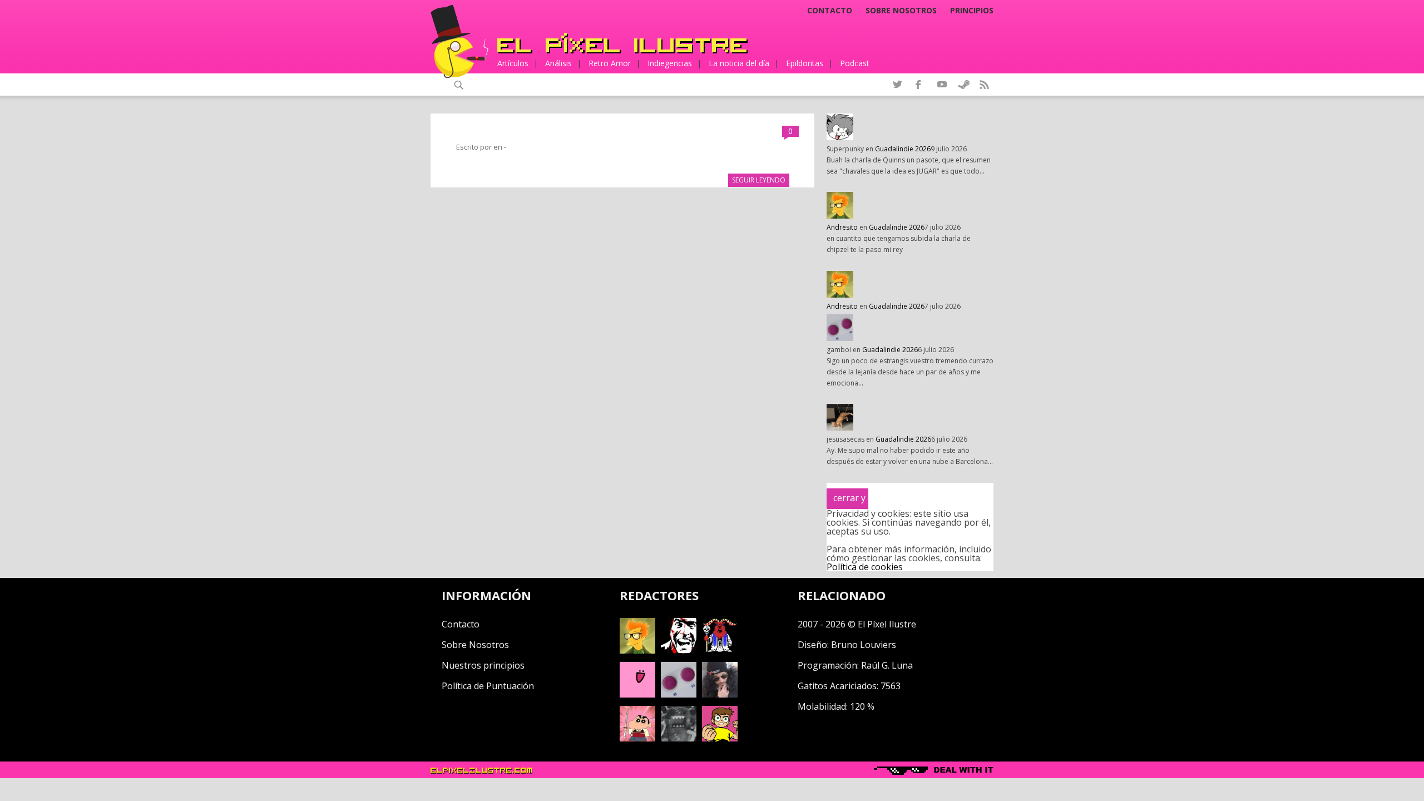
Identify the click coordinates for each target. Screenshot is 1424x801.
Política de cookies (865, 567)
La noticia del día (739, 63)
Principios (971, 10)
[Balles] (720, 738)
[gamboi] (678, 694)
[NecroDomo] (678, 738)
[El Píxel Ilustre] (622, 43)
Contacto (829, 10)
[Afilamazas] (637, 738)
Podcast (854, 63)
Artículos (512, 63)
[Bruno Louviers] (637, 694)
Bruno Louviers (863, 645)
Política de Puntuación (488, 686)
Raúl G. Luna (887, 665)
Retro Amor (610, 63)
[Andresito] (637, 650)
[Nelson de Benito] (678, 650)
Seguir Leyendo (758, 180)
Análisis (558, 63)
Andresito (842, 227)
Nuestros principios (483, 665)
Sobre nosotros (901, 10)
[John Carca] (720, 694)
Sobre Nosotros (475, 645)
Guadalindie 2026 (903, 149)
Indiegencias (669, 63)
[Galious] (720, 650)
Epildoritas (804, 63)
